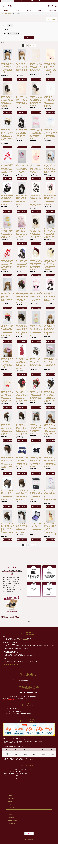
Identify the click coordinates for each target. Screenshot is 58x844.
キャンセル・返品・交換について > (28, 679)
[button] (49, 5)
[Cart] (52, 5)
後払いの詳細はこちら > (24, 639)
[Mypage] (56, 5)
